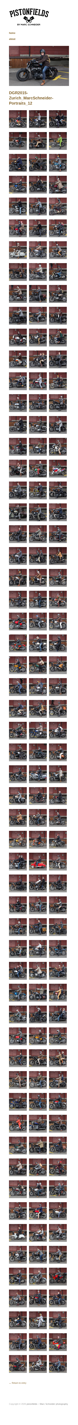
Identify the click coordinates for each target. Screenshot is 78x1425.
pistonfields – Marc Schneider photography (47, 1404)
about (12, 39)
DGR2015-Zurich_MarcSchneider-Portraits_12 (31, 98)
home (12, 33)
